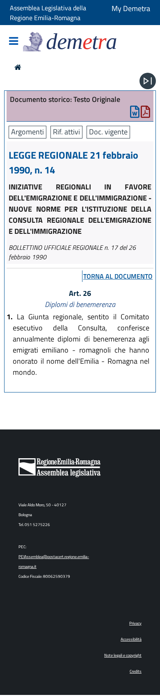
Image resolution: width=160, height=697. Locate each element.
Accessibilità (131, 639)
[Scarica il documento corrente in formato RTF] (134, 113)
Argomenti (27, 131)
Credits (136, 671)
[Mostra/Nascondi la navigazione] (13, 42)
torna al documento (118, 276)
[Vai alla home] (17, 67)
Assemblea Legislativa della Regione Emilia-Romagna (48, 13)
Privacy (135, 623)
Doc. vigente (108, 131)
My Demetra (131, 8)
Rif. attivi (66, 131)
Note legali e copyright (123, 655)
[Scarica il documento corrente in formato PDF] (145, 113)
